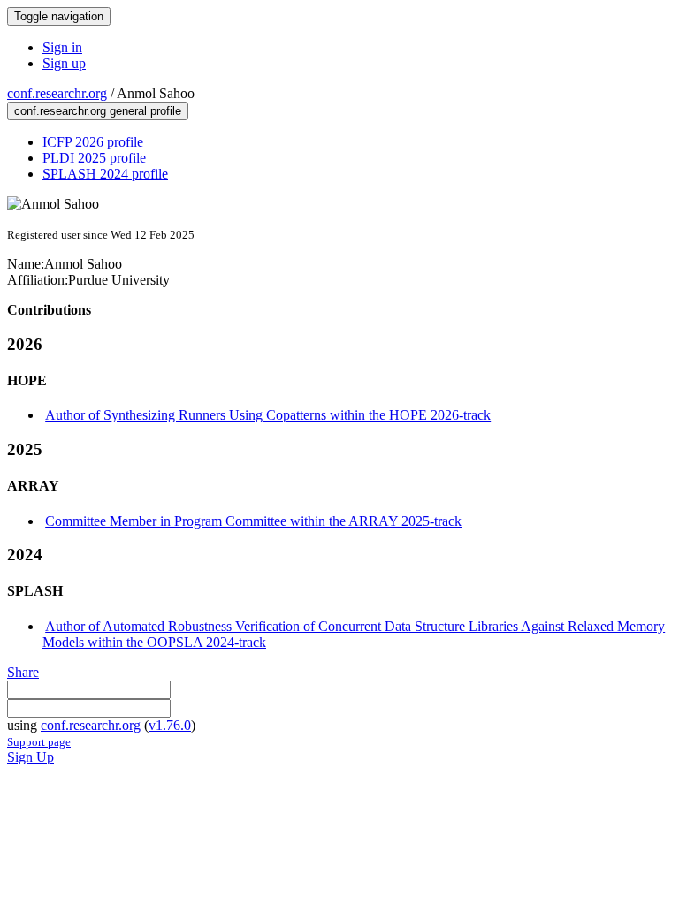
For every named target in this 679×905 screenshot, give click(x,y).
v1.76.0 (170, 725)
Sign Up (30, 756)
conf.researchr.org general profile (97, 111)
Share (23, 672)
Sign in (62, 47)
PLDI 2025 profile (94, 157)
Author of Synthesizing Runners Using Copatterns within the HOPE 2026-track (268, 414)
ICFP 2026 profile (92, 141)
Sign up (64, 63)
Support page (39, 742)
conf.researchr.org (57, 93)
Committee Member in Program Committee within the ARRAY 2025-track (253, 521)
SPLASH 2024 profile (105, 173)
